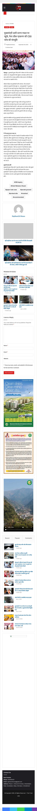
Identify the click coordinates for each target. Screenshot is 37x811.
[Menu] (4, 8)
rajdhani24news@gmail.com (13, 781)
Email (6, 352)
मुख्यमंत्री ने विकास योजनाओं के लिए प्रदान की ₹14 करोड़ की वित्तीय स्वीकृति (10, 306)
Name (6, 345)
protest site (14, 193)
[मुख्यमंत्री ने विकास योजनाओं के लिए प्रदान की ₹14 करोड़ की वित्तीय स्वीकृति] (11, 299)
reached (25, 193)
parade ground (26, 190)
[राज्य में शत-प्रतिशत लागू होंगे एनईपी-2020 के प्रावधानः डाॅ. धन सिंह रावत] (9, 555)
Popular (17, 538)
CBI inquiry (18, 182)
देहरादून (11, 27)
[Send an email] (15, 44)
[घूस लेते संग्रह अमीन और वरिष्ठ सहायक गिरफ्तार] (9, 547)
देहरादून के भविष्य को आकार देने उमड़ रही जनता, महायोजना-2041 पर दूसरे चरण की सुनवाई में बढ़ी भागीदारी (23, 564)
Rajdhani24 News (10, 44)
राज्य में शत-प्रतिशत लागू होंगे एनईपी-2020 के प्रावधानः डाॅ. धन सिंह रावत (23, 554)
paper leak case (11, 190)
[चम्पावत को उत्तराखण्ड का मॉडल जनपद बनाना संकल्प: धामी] (9, 626)
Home (7, 23)
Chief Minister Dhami (19, 186)
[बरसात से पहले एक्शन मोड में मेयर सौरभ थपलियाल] (9, 617)
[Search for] (32, 8)
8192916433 (9, 779)
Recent (7, 538)
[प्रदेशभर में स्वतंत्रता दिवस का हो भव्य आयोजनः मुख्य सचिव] (26, 280)
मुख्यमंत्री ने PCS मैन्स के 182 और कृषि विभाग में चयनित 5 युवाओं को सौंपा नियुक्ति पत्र (23, 607)
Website (6, 358)
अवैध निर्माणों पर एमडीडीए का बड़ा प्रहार (23, 597)
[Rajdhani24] (18, 7)
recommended (19, 197)
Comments (28, 538)
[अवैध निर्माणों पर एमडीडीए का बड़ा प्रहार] (26, 299)
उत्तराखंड (12, 23)
